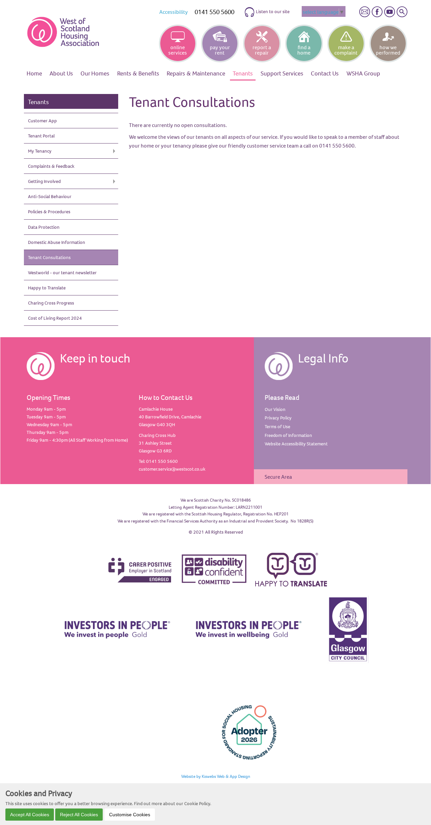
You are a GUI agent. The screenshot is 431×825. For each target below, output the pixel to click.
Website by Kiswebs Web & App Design (215, 776)
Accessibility (173, 11)
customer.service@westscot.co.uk (172, 469)
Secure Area (278, 476)
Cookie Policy (197, 803)
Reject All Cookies (79, 814)
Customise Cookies (129, 814)
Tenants (38, 102)
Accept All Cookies (29, 814)
